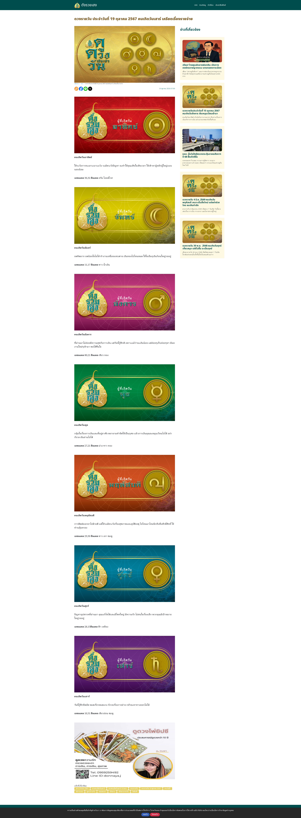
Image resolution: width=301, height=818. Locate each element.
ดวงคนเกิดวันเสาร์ (98, 788)
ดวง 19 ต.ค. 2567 (82, 788)
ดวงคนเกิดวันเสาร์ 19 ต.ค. (118, 788)
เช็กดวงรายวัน (124, 791)
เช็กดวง (112, 791)
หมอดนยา (102, 791)
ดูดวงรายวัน (91, 791)
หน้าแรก (77, 84)
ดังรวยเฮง (89, 5)
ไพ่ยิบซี (134, 791)
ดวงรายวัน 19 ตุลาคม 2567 (151, 788)
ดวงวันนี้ (167, 788)
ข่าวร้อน (211, 5)
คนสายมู (202, 5)
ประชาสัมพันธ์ (220, 5)
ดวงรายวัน (134, 788)
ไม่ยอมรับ (155, 814)
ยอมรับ (145, 814)
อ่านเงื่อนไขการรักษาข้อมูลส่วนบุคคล (221, 810)
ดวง (195, 5)
